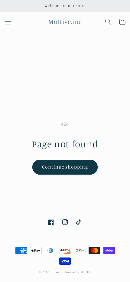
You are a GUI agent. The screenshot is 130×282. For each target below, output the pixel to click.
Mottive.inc (56, 272)
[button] (8, 22)
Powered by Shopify (78, 272)
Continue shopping (65, 167)
